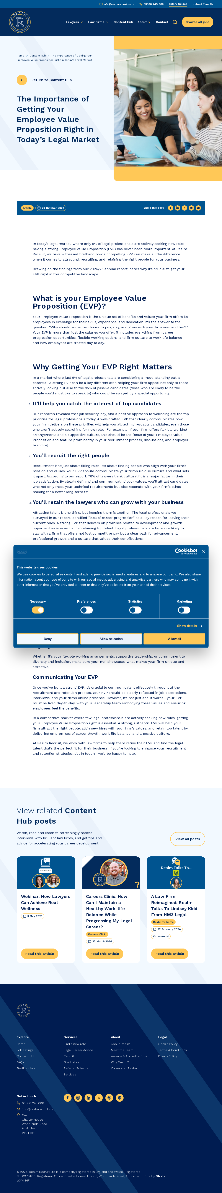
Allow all (174, 639)
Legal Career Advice (78, 1050)
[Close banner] (203, 551)
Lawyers (72, 22)
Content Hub (123, 22)
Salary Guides (178, 3)
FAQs (20, 1062)
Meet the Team (122, 1050)
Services (70, 1074)
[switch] (86, 610)
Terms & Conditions (172, 1050)
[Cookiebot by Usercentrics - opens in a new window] (178, 551)
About (142, 22)
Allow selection (111, 639)
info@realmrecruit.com (119, 4)
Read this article (39, 954)
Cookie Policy (168, 1044)
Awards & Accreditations (129, 1056)
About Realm (120, 1044)
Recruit (69, 1056)
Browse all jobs (197, 22)
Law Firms (96, 22)
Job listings (25, 1050)
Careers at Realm (124, 1068)
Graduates (71, 1062)
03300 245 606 (154, 4)
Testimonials (26, 1068)
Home (20, 55)
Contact (162, 22)
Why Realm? (120, 1062)
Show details (187, 626)
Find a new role (75, 1044)
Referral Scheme (76, 1068)
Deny (48, 639)
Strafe (160, 1176)
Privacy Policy (167, 1056)
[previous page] (22, 80)
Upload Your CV (203, 4)
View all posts (187, 839)
